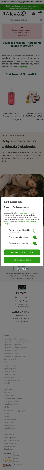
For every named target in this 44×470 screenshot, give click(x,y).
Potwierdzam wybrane (22, 260)
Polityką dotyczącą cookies (24, 213)
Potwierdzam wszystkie (22, 252)
